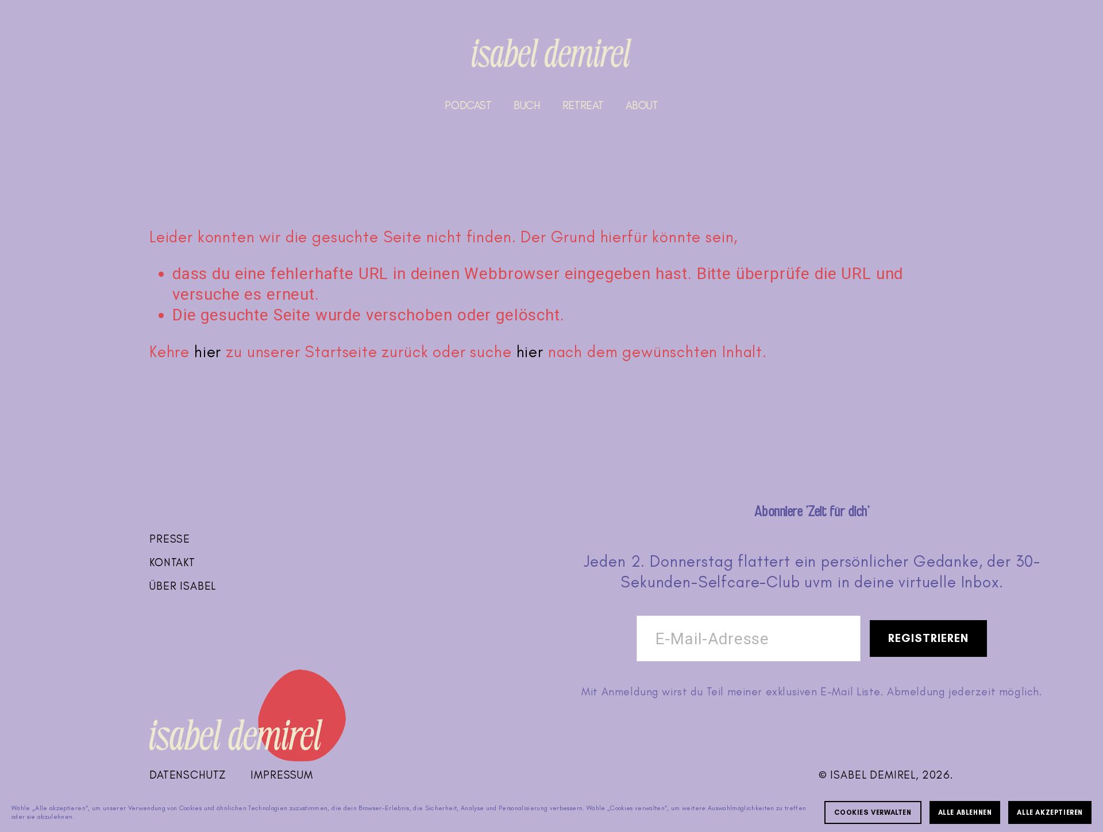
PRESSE (169, 538)
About (642, 105)
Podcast (468, 105)
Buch (527, 105)
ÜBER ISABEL (182, 586)
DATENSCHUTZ (187, 774)
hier (207, 351)
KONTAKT (172, 562)
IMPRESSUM (281, 774)
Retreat (582, 105)
